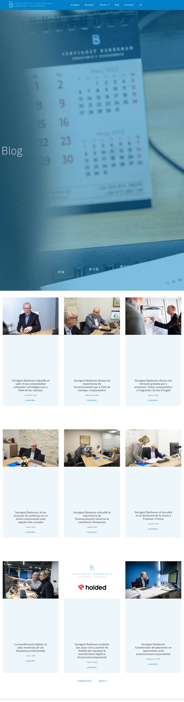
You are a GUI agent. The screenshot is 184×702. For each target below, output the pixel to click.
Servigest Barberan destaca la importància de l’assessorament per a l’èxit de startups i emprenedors (92, 385)
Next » (103, 681)
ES (140, 4)
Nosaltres (89, 4)
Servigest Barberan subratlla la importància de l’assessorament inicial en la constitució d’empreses (92, 517)
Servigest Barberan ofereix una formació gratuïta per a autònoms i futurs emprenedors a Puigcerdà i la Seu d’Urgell (153, 385)
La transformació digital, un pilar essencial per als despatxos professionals (30, 647)
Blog (117, 4)
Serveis (103, 4)
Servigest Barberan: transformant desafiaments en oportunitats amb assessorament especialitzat (153, 649)
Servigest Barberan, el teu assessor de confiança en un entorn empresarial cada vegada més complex (31, 517)
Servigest (74, 4)
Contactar (129, 4)
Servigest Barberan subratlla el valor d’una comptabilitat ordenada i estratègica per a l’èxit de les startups (30, 385)
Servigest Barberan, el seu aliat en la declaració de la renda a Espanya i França (153, 515)
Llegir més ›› (30, 400)
